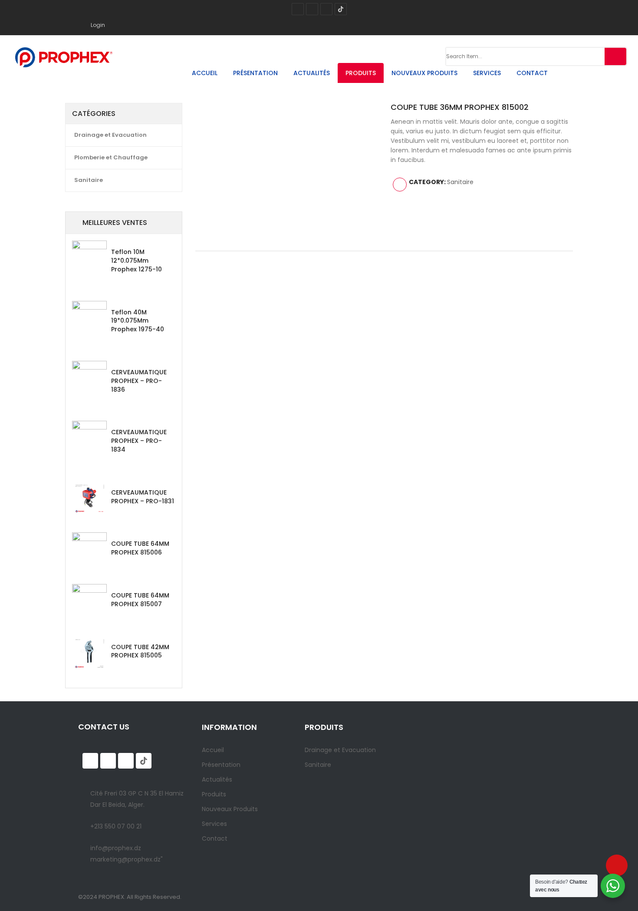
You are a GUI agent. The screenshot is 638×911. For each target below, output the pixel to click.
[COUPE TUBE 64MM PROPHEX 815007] (89, 601)
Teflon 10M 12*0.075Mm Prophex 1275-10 (136, 261)
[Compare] (400, 184)
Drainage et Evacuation (110, 135)
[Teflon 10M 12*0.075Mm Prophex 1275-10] (89, 258)
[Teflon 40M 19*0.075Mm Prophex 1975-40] (89, 318)
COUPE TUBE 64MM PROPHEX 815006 (140, 548)
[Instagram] (312, 9)
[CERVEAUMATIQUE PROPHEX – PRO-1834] (89, 438)
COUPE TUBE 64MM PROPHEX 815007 (140, 599)
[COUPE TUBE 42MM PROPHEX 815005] (89, 653)
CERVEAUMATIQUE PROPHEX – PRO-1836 (139, 381)
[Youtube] (326, 9)
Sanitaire (88, 180)
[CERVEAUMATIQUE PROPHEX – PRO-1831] (89, 498)
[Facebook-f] (298, 9)
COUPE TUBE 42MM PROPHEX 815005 (140, 651)
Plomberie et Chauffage (111, 157)
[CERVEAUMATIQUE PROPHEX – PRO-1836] (89, 378)
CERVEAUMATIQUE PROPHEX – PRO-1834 (139, 441)
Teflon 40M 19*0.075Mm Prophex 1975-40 (137, 321)
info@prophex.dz (115, 848)
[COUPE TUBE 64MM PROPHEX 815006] (89, 549)
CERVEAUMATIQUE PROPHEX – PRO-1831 (142, 496)
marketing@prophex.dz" (126, 859)
